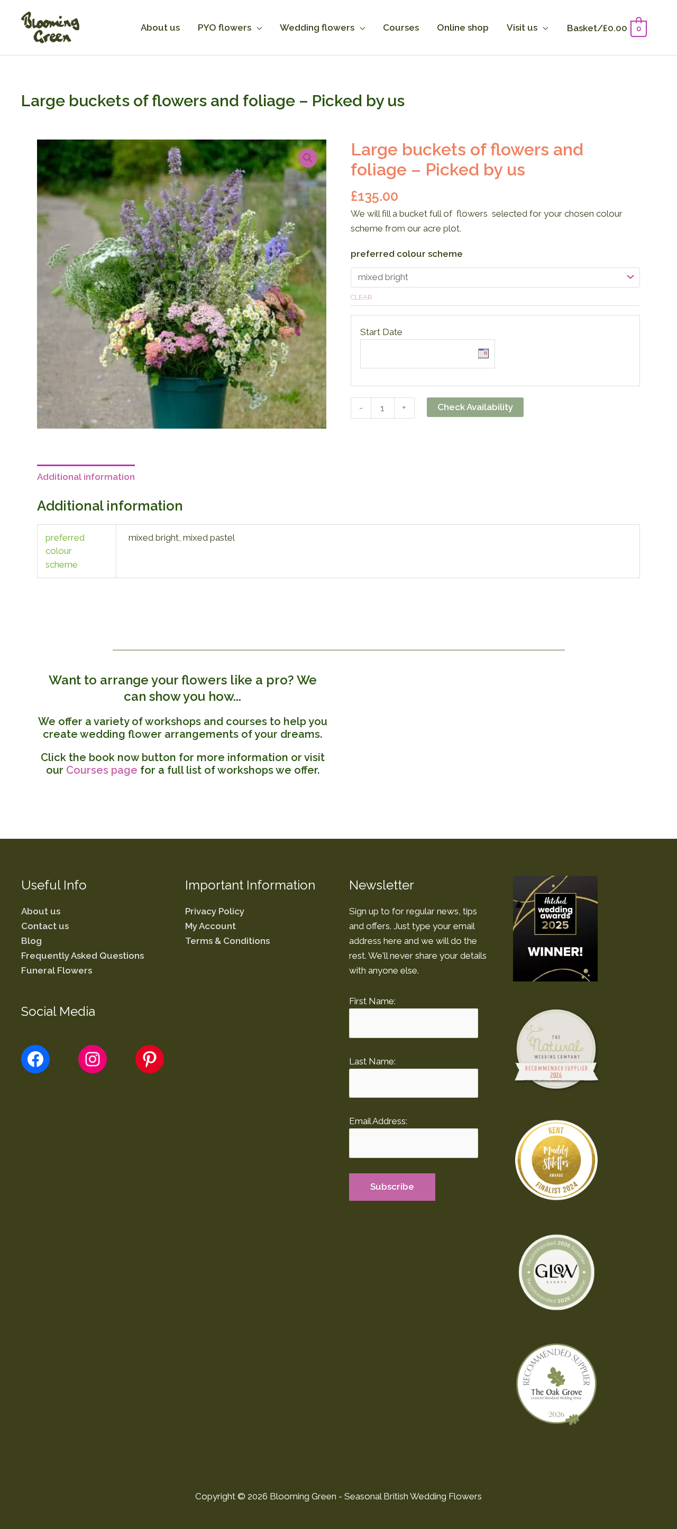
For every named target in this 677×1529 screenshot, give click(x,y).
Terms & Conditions (227, 940)
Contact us (45, 926)
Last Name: (372, 1061)
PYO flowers (224, 27)
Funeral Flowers (56, 970)
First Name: (372, 1001)
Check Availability (475, 407)
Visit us (522, 27)
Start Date (381, 332)
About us (160, 27)
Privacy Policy (214, 911)
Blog (31, 940)
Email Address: (378, 1121)
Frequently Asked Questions (82, 955)
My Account (210, 926)
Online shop (463, 27)
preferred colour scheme (407, 253)
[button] (307, 158)
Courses (401, 27)
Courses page (102, 770)
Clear (361, 297)
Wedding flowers (317, 27)
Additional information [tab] (86, 476)
